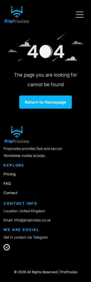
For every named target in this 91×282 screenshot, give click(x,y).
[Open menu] (79, 14)
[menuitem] (45, 174)
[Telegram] (7, 248)
